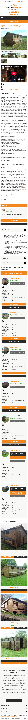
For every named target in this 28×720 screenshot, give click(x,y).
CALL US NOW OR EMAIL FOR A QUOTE (18, 457)
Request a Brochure (12, 716)
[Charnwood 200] (5, 453)
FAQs (6, 716)
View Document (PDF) (15, 89)
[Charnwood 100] (5, 384)
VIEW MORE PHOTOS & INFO (17, 453)
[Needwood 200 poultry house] (14, 643)
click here (23, 186)
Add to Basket (14, 304)
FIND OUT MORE (14, 700)
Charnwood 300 (15, 485)
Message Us (14, 15)
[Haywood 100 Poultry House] (14, 607)
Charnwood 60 (14, 313)
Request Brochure (14, 21)
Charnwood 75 (14, 347)
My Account (10, 1)
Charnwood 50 (14, 278)
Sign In (22, 1)
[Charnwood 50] (5, 281)
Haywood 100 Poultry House (14, 623)
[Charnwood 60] (5, 315)
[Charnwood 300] (5, 488)
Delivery (3, 716)
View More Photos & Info (17, 283)
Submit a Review (7, 87)
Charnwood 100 (15, 382)
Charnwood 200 (15, 450)
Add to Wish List (14, 307)
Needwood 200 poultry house (14, 659)
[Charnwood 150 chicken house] (14, 40)
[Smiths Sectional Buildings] (14, 7)
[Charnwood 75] (5, 350)
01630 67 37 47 (14, 13)
